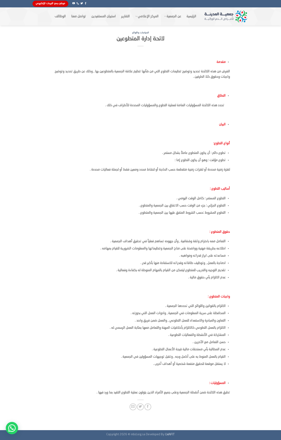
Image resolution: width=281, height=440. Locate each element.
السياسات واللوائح (140, 32)
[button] (12, 428)
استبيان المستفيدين (103, 16)
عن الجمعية (174, 16)
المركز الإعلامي (148, 16)
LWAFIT (169, 434)
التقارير (125, 16)
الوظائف (60, 16)
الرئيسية (191, 16)
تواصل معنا (78, 16)
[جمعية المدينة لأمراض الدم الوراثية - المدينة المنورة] (225, 16)
